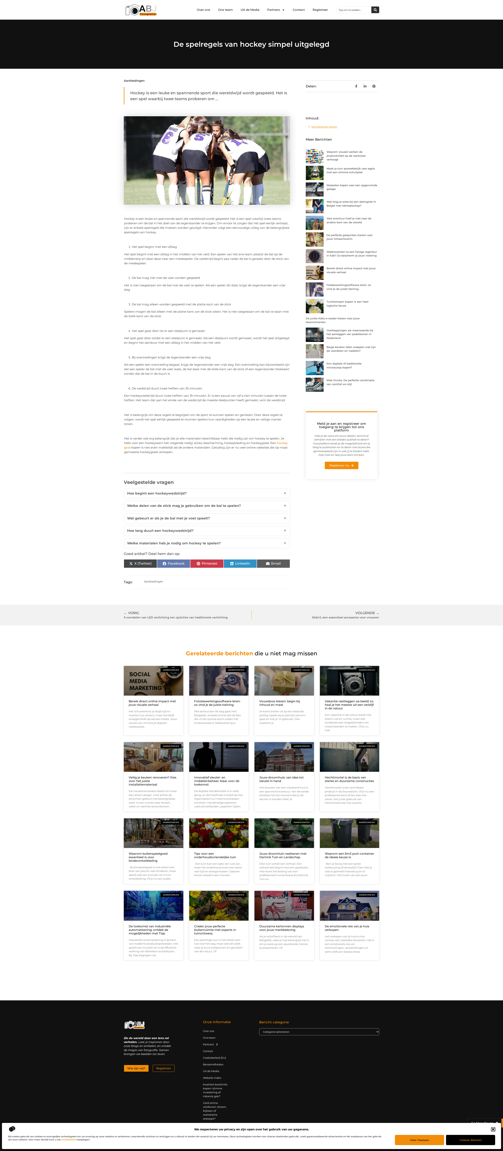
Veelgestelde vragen (324, 126)
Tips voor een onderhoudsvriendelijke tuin (215, 855)
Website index (212, 1077)
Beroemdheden (213, 1064)
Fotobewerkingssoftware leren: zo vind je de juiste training (217, 703)
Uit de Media (250, 10)
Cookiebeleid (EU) (214, 1057)
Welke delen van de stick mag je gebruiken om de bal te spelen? (207, 506)
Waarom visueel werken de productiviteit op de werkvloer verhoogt (346, 155)
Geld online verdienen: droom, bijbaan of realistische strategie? (215, 1110)
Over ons (203, 10)
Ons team (225, 10)
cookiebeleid (68, 1139)
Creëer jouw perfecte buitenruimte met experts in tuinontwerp (215, 929)
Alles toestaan (419, 1140)
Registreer (320, 10)
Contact (299, 10)
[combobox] (354, 9)
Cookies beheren (471, 1140)
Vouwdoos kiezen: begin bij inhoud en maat (279, 703)
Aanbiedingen (134, 80)
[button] (493, 1129)
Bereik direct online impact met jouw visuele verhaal (152, 703)
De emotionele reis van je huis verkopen (347, 928)
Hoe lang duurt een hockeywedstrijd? (207, 531)
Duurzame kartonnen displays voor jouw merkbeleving (281, 928)
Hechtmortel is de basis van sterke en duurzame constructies (349, 779)
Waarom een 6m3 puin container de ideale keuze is (349, 855)
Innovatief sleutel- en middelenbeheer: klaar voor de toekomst (216, 781)
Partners (273, 10)
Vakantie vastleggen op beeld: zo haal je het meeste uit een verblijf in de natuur (349, 704)
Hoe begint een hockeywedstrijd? (207, 493)
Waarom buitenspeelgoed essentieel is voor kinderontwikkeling (148, 857)
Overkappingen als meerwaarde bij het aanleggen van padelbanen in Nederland (350, 334)
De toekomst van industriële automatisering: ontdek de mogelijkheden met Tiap (150, 929)
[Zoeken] (375, 9)
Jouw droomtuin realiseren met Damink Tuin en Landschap (283, 855)
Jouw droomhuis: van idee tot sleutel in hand (281, 779)
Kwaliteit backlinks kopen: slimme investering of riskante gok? (215, 1090)
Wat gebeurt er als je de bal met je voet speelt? (207, 518)
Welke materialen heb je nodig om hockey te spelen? (207, 543)
